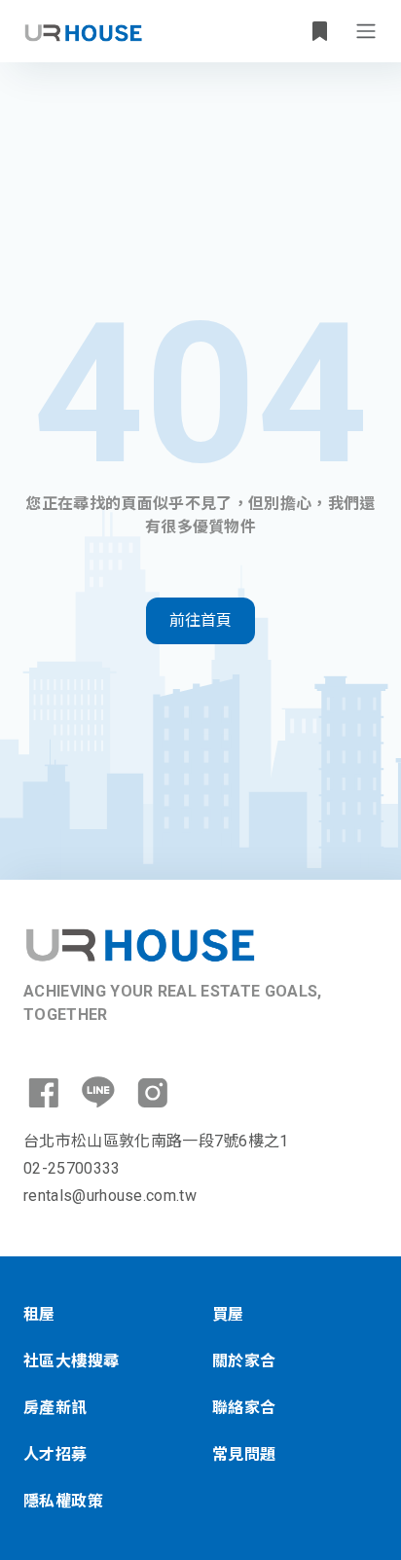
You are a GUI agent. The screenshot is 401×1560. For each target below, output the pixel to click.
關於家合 (244, 1361)
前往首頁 (200, 620)
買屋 (228, 1314)
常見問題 (244, 1454)
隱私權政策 (63, 1501)
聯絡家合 (244, 1407)
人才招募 (55, 1454)
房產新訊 (55, 1407)
